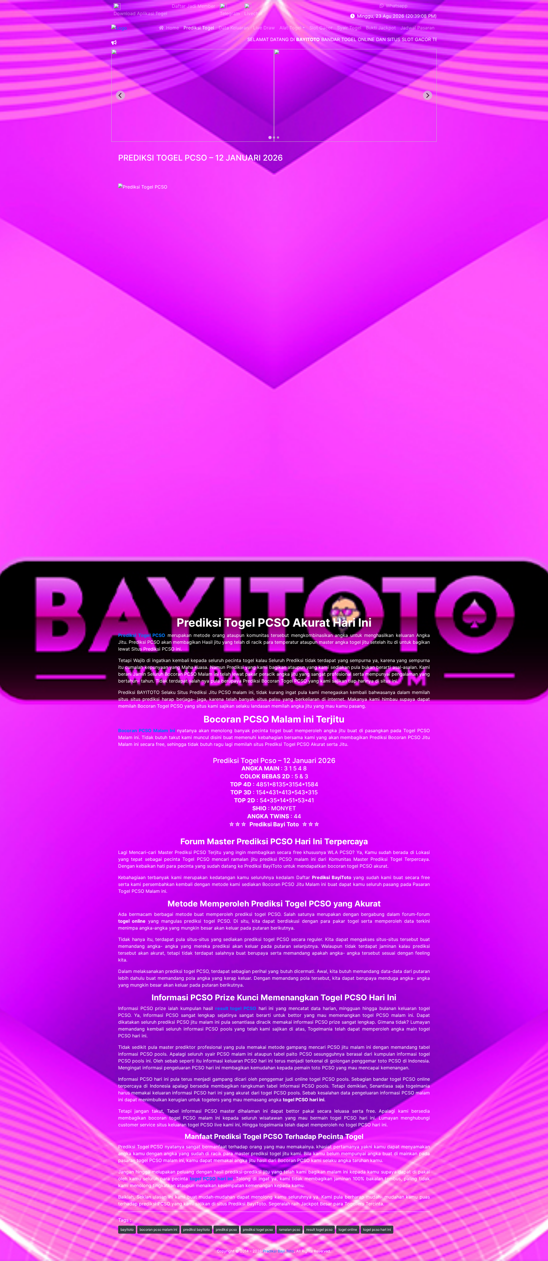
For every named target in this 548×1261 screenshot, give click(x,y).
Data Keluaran (234, 28)
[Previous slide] (120, 95)
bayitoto (127, 1229)
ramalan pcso (289, 1229)
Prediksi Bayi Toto (278, 1251)
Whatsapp (396, 6)
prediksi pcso (226, 1229)
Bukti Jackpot (381, 28)
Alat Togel (290, 28)
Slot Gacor (321, 28)
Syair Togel (349, 28)
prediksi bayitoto (196, 1229)
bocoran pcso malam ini (158, 1229)
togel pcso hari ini (377, 1229)
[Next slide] (427, 95)
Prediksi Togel (199, 28)
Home (171, 28)
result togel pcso (319, 1229)
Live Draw (264, 28)
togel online (348, 1229)
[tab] (270, 137)
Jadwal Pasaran (417, 28)
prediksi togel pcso (258, 1229)
